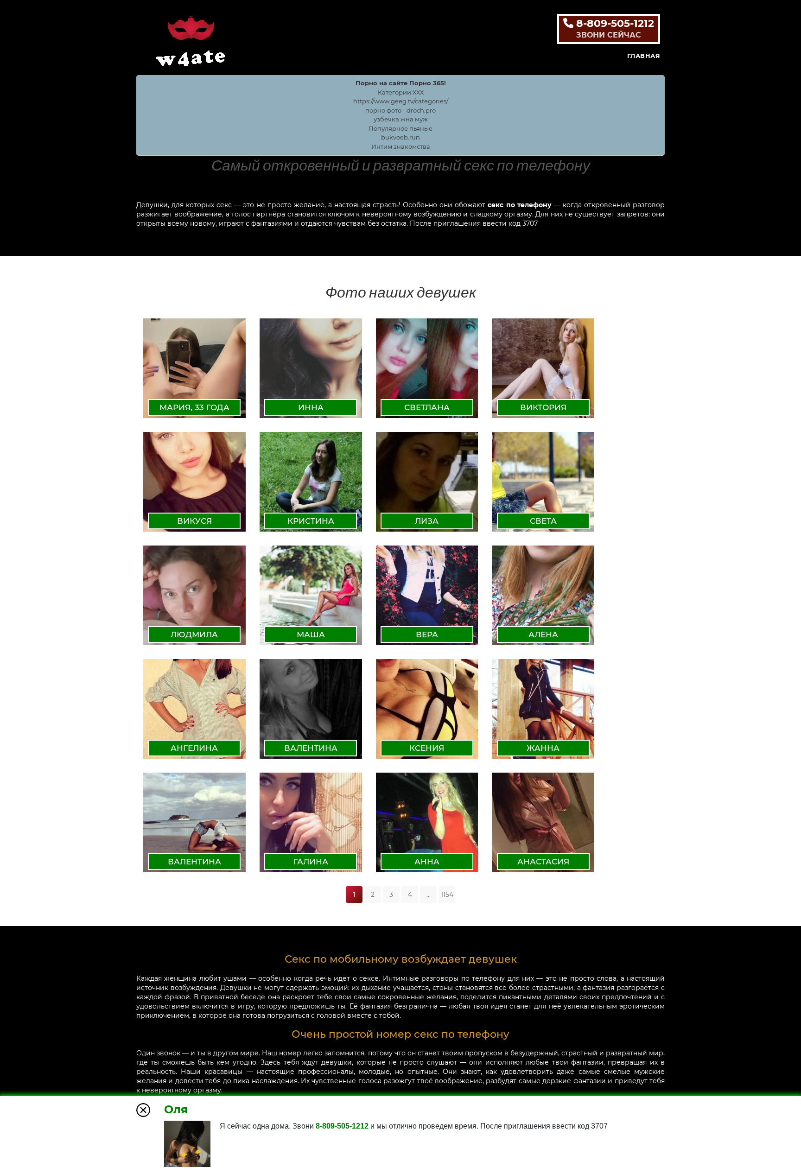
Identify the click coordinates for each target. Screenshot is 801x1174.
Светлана (427, 407)
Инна (311, 407)
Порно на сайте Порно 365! (401, 83)
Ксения (426, 748)
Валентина (310, 748)
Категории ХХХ (401, 92)
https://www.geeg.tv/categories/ (400, 101)
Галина (310, 861)
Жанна (543, 748)
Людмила (194, 634)
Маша (311, 634)
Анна (426, 861)
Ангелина (194, 748)
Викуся (194, 521)
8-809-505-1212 (613, 28)
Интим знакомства (400, 146)
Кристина (310, 521)
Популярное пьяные (400, 128)
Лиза (427, 521)
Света (543, 521)
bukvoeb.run (400, 137)
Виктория (543, 407)
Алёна (543, 634)
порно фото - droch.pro (400, 110)
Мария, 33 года (194, 407)
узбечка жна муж (401, 119)
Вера (427, 634)
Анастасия (543, 861)
